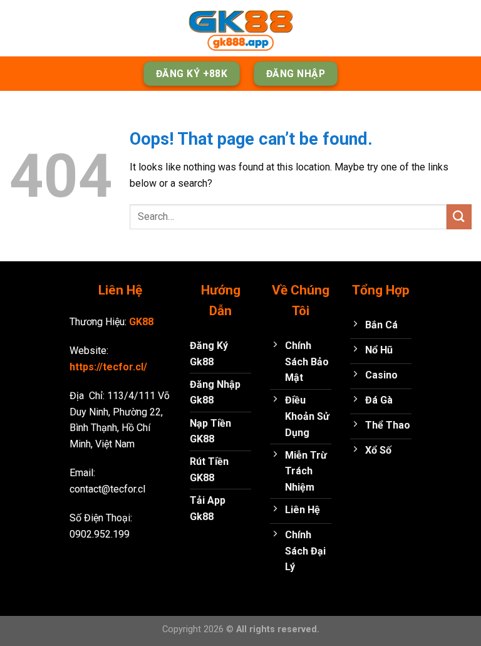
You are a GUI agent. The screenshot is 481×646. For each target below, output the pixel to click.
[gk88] (240, 28)
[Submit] (459, 216)
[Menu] (16, 28)
